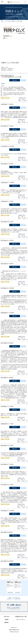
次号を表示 (17, 592)
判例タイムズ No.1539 (5, 97)
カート (25, 3)
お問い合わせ (6, 616)
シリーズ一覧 (7, 21)
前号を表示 (10, 592)
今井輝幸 (9, 68)
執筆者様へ (6, 622)
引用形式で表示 (22, 98)
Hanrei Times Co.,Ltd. (14, 629)
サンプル (23, 80)
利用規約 (7, 619)
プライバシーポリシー (21, 619)
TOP (2, 21)
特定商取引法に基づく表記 (20, 616)
